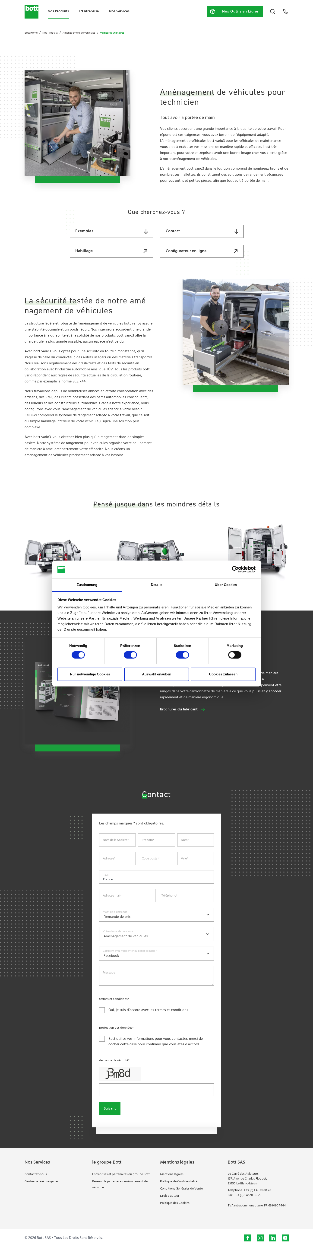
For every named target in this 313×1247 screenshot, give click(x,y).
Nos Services (119, 11)
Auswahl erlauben (156, 674)
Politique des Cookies (175, 1203)
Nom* (185, 840)
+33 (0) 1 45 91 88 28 (257, 1190)
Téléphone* (169, 896)
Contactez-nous (36, 1174)
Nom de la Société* (116, 840)
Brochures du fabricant (179, 709)
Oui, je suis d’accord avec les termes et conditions (148, 1010)
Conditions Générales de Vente (181, 1188)
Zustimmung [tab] (87, 585)
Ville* (184, 859)
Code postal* (151, 859)
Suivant (110, 1109)
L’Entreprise (89, 11)
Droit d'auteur (169, 1196)
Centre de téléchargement (43, 1181)
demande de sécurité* (114, 1060)
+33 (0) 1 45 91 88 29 (247, 1195)
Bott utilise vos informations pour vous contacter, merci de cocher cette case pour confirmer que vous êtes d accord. (155, 1041)
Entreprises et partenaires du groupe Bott (121, 1174)
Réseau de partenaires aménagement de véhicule (120, 1184)
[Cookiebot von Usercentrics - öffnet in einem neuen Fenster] (235, 569)
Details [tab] (156, 585)
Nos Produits (58, 11)
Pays (105, 875)
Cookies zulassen (223, 674)
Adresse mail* (112, 896)
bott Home (31, 33)
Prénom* (148, 840)
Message (109, 973)
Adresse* (109, 859)
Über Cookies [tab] (226, 585)
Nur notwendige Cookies (90, 674)
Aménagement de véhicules (79, 33)
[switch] (130, 655)
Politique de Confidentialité (178, 1181)
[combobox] (156, 915)
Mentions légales (171, 1174)
